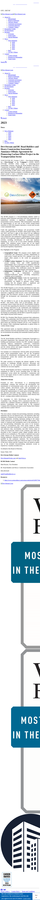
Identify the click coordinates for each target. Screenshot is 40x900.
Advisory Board (13, 22)
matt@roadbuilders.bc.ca (8, 474)
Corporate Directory (14, 25)
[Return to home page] (13, 14)
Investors (7, 32)
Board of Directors (13, 20)
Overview (11, 34)
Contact (6, 54)
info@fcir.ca (22, 458)
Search (3, 62)
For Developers (9, 30)
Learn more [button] (27, 898)
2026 (13, 42)
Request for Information (15, 57)
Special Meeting (13, 37)
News (6, 39)
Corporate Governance (15, 24)
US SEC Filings (13, 52)
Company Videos (13, 27)
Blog (9, 50)
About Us (7, 17)
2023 (13, 47)
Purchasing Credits (10, 29)
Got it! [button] (36, 896)
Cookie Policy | (15, 891)
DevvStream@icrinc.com (8, 458)
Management (12, 19)
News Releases (12, 40)
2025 (13, 44)
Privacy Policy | (5, 891)
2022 (13, 49)
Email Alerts (11, 35)
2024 (13, 45)
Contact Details (12, 55)
